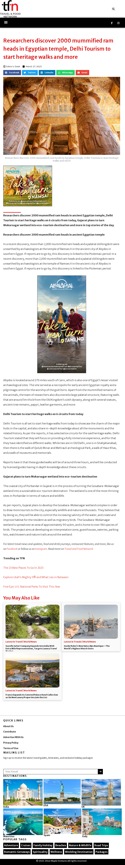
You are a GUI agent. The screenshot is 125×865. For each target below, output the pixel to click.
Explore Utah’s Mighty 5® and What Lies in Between (36, 577)
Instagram (41, 548)
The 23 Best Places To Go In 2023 (23, 567)
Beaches (60, 845)
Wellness (56, 851)
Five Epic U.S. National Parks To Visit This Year (31, 586)
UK (83, 806)
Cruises (26, 845)
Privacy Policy (10, 742)
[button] (113, 9)
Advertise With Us (13, 737)
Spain (47, 835)
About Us (8, 726)
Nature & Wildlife (80, 845)
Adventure (11, 845)
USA (45, 805)
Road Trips (101, 845)
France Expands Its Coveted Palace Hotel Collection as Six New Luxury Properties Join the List (32, 696)
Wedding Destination (79, 851)
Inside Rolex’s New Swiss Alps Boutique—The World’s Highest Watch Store (87, 647)
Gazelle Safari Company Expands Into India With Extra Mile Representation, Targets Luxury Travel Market (31, 648)
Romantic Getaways (17, 851)
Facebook (12, 548)
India (6, 806)
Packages (102, 851)
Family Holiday (43, 845)
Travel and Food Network (78, 548)
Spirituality (40, 851)
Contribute (9, 731)
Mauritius (8, 836)
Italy (84, 836)
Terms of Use (10, 748)
